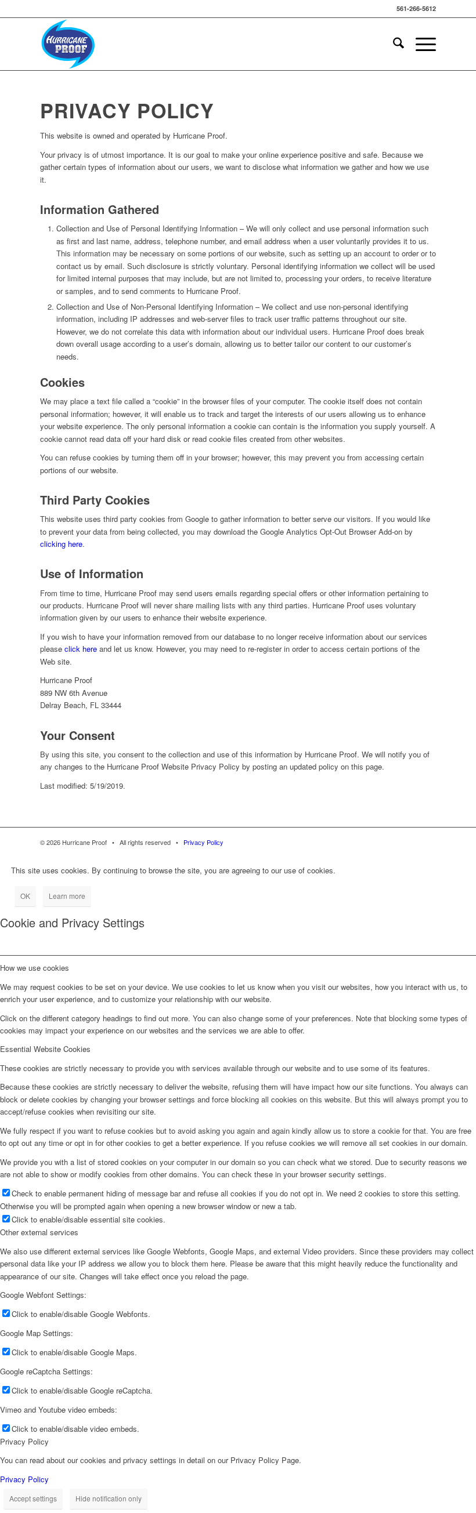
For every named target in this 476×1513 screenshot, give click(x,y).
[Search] (392, 44)
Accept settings (33, 1498)
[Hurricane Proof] (68, 44)
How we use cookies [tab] (34, 967)
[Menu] (420, 44)
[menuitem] (392, 44)
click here (80, 648)
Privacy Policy (203, 842)
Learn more (67, 896)
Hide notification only (108, 1498)
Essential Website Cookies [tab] (45, 1048)
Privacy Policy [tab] (24, 1441)
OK (25, 896)
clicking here (61, 543)
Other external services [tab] (39, 1232)
